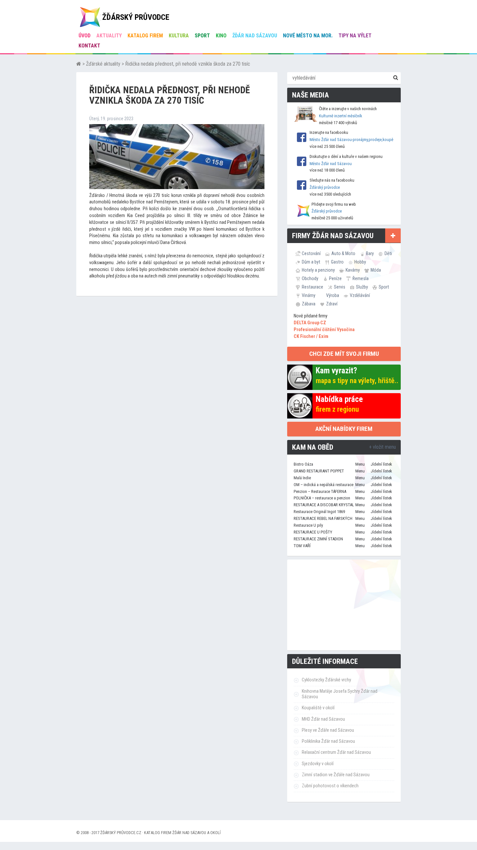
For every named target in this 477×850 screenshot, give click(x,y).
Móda (376, 270)
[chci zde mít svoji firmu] (393, 235)
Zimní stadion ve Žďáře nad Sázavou (336, 775)
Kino (221, 35)
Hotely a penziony (318, 270)
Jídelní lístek (381, 464)
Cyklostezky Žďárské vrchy (326, 680)
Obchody (310, 278)
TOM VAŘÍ (302, 545)
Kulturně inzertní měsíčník (340, 115)
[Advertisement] (344, 605)
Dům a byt (311, 261)
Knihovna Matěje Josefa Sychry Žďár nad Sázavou (339, 694)
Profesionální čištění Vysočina (324, 329)
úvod (85, 35)
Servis (339, 287)
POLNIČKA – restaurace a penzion (322, 498)
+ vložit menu (382, 447)
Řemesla (360, 278)
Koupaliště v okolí (318, 708)
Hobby (360, 261)
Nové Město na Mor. (308, 35)
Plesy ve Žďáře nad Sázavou (328, 730)
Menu (360, 464)
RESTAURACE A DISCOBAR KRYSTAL (324, 504)
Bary (370, 253)
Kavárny (353, 270)
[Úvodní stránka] (78, 64)
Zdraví (331, 303)
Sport (202, 35)
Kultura (179, 35)
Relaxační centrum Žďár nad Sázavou (336, 752)
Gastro (337, 261)
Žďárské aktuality (103, 64)
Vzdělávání (360, 295)
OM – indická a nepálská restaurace (323, 484)
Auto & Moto (343, 253)
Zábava (308, 303)
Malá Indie (302, 477)
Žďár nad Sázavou (254, 35)
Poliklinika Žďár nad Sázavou (328, 741)
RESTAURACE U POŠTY (313, 532)
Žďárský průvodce (325, 187)
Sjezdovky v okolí (318, 763)
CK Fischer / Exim (311, 336)
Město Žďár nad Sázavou (331, 163)
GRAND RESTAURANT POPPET (319, 471)
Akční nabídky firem (344, 428)
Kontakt (89, 46)
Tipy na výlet (355, 35)
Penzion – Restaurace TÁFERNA (320, 491)
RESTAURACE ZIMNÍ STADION (318, 538)
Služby (362, 287)
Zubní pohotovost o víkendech (330, 786)
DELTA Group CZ (310, 323)
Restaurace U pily (308, 525)
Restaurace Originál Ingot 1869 (319, 511)
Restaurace (312, 287)
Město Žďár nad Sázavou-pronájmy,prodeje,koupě (351, 139)
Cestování (311, 253)
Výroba (332, 295)
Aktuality (109, 35)
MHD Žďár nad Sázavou (323, 719)
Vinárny (308, 295)
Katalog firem (145, 35)
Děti (388, 253)
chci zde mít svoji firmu (344, 353)
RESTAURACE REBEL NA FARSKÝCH (323, 518)
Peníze (335, 278)
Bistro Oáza (303, 464)
